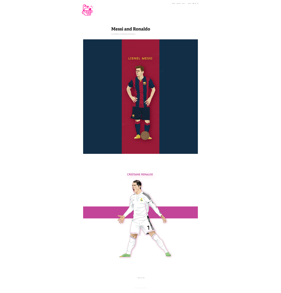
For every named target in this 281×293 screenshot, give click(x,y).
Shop (183, 3)
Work (173, 3)
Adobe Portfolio (143, 288)
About (189, 3)
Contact (178, 3)
